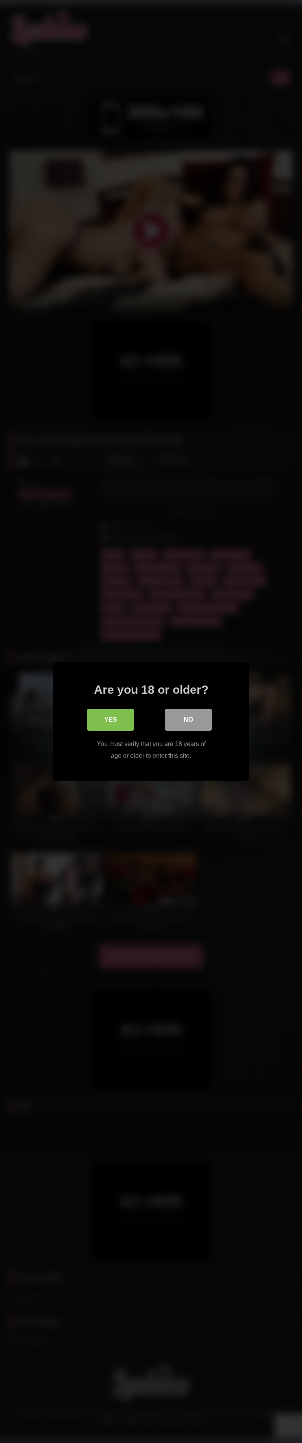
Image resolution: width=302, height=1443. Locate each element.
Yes (110, 719)
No (188, 719)
